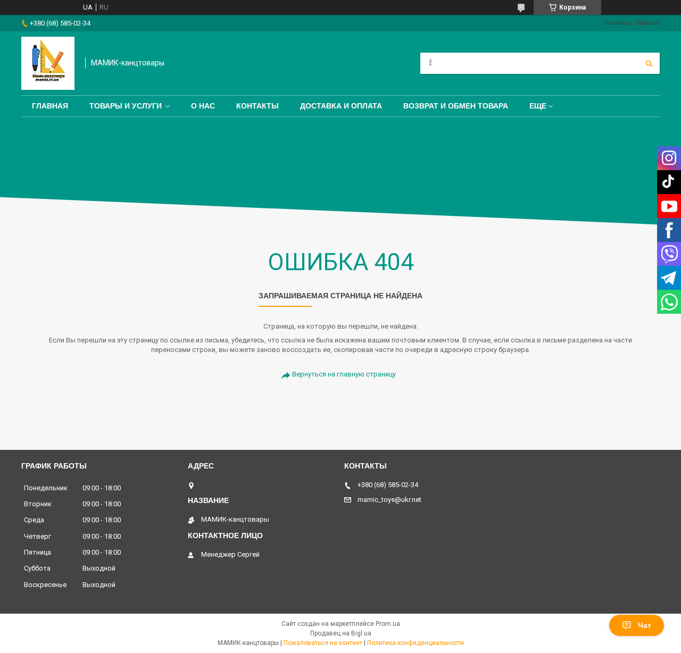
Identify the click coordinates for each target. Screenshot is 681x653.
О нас (203, 106)
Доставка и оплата (341, 106)
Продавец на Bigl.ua (340, 633)
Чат (644, 625)
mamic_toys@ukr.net (389, 500)
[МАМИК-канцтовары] (47, 63)
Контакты (257, 106)
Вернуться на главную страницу (344, 374)
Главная (50, 106)
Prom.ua (388, 623)
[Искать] (649, 63)
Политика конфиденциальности (415, 643)
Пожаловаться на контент (323, 643)
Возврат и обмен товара (455, 106)
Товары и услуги (125, 106)
